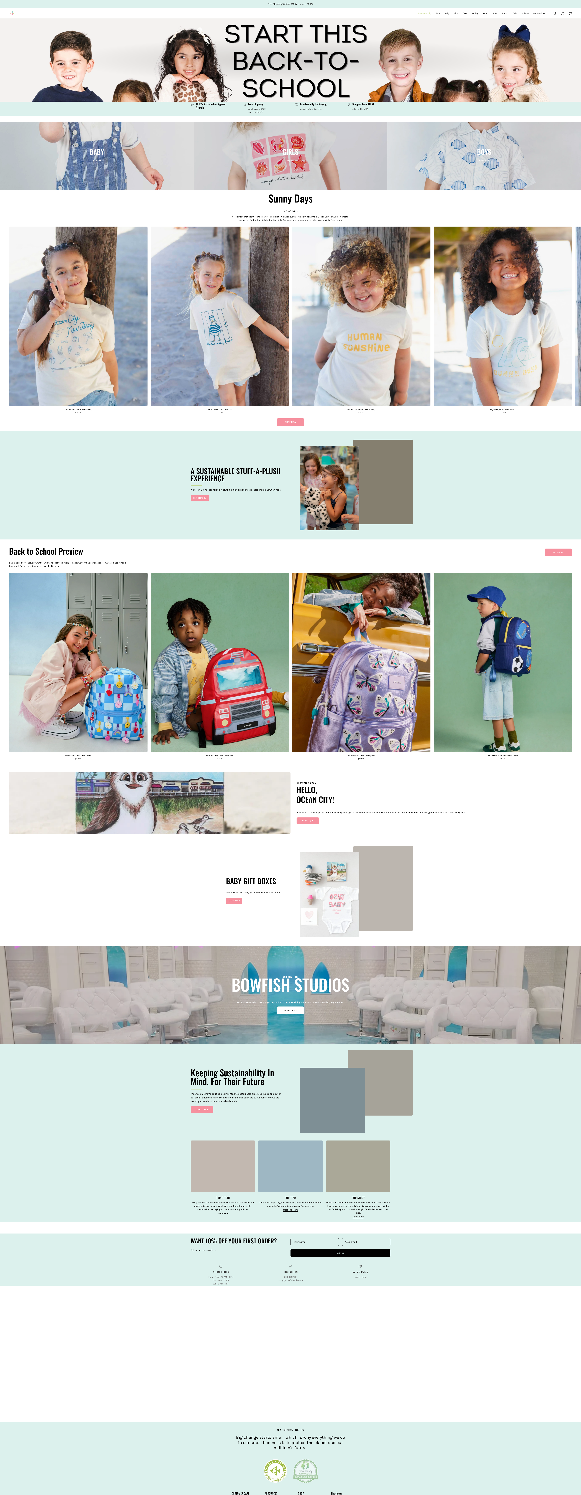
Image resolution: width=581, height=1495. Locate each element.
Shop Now (558, 552)
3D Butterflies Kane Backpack (361, 756)
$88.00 (220, 759)
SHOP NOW (290, 422)
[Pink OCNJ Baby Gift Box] (329, 897)
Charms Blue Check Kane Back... (78, 756)
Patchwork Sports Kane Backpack (503, 756)
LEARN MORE (199, 498)
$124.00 (78, 759)
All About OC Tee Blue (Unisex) (78, 410)
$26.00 (78, 413)
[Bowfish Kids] (12, 13)
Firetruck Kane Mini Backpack (219, 756)
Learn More (222, 1213)
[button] (554, 13)
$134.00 (361, 759)
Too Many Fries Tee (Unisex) (219, 410)
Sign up (340, 1253)
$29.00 (220, 413)
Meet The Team (290, 1210)
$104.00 (502, 759)
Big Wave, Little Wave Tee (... (502, 410)
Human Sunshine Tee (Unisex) (361, 410)
